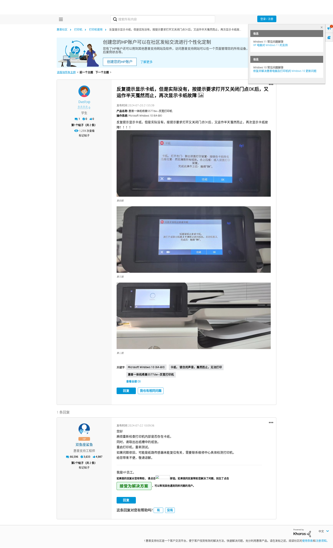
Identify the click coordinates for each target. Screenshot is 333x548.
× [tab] (321, 27)
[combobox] (162, 19)
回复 (126, 391)
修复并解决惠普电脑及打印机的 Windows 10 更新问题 (284, 71)
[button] (271, 84)
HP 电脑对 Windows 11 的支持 (270, 45)
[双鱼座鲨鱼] (84, 429)
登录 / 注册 (266, 19)
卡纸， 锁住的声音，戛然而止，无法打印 (196, 367)
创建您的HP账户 (120, 62)
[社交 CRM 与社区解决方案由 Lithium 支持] (302, 532)
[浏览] (60, 19)
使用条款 (307, 540)
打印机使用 (96, 29)
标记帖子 (84, 135)
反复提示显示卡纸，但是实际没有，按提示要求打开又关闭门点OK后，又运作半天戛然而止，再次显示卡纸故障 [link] (175, 29)
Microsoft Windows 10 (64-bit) (146, 367)
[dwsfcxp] (84, 91)
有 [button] (158, 510)
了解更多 (146, 62)
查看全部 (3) (133, 381)
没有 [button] (170, 510)
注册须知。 (322, 540)
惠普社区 (62, 29)
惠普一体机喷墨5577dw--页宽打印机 (151, 374)
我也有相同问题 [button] (150, 391)
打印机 (78, 29)
